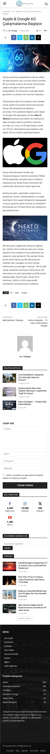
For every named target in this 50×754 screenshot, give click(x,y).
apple (17, 293)
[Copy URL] (38, 37)
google (24, 293)
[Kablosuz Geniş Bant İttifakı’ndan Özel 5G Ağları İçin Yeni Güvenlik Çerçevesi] (9, 594)
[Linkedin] (32, 37)
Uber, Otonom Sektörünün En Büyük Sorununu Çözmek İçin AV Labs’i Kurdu (32, 607)
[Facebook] (13, 37)
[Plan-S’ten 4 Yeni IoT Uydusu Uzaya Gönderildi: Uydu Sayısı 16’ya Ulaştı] (9, 580)
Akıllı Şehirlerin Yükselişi (13, 320)
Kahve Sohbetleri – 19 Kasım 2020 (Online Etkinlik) (37, 323)
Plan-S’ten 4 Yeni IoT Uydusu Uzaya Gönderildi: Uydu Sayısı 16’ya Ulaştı (31, 579)
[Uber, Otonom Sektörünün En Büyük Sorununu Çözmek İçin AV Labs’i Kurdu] (9, 608)
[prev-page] (4, 414)
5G (13, 11)
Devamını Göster (24, 618)
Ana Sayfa (6, 11)
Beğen (10, 502)
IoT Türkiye (12, 31)
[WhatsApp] (26, 37)
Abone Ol (10, 516)
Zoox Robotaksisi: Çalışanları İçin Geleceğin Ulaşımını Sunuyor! (31, 377)
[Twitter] (20, 37)
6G (11, 293)
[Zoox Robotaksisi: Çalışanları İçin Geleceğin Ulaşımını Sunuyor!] (9, 378)
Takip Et (25, 502)
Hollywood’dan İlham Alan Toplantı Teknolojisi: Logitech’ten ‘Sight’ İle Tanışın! (32, 390)
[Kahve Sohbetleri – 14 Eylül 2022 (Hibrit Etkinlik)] (9, 405)
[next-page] (8, 414)
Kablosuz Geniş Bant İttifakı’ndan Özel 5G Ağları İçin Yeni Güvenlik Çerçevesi (32, 593)
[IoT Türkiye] (4, 30)
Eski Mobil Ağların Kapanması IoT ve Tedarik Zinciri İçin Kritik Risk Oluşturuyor (32, 565)
